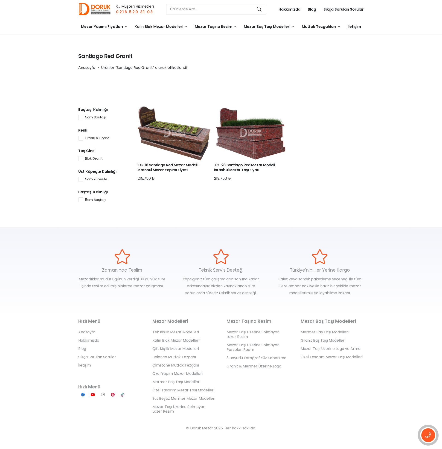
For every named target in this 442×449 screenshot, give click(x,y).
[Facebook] (82, 394)
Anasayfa (86, 67)
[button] (126, 26)
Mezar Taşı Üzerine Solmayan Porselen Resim (253, 347)
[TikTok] (122, 394)
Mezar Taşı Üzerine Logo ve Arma (331, 348)
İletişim (84, 365)
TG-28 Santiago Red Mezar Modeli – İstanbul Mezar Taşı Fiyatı (246, 167)
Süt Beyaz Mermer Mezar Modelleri (183, 398)
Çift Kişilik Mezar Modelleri (175, 348)
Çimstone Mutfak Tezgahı (175, 365)
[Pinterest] (112, 394)
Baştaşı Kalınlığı (93, 109)
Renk (82, 130)
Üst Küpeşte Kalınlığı (97, 171)
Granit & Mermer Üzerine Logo (254, 366)
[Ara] (259, 9)
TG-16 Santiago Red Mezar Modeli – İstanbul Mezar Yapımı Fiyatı (169, 167)
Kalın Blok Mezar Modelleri (175, 340)
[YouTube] (92, 394)
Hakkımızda (88, 340)
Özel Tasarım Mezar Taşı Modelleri (183, 390)
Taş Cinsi (86, 150)
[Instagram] (102, 394)
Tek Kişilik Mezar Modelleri (175, 332)
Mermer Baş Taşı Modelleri (176, 381)
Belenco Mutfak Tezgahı (174, 357)
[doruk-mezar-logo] (95, 9)
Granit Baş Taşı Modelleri (323, 340)
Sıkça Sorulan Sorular (97, 357)
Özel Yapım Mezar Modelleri (177, 373)
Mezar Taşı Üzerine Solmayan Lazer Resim (178, 409)
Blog (82, 348)
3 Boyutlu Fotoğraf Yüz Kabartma (256, 358)
